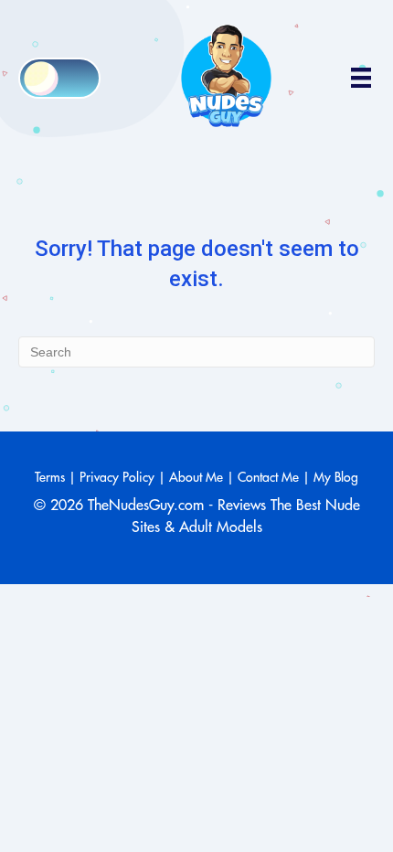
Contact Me (268, 477)
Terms (50, 477)
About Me (196, 477)
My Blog (335, 477)
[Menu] (361, 78)
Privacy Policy (117, 477)
